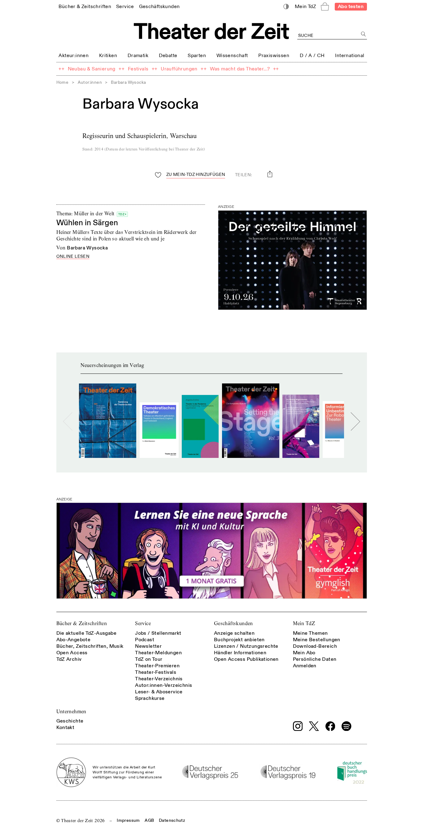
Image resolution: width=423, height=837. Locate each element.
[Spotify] (346, 726)
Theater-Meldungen (158, 653)
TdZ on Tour (148, 659)
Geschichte (70, 721)
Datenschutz (172, 820)
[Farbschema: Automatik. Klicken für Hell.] (286, 6)
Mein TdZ (304, 623)
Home (62, 82)
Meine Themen (310, 633)
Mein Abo (304, 653)
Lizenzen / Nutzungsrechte (246, 646)
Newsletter (148, 646)
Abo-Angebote (73, 640)
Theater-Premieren (157, 666)
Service (143, 623)
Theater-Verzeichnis (159, 679)
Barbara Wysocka (87, 248)
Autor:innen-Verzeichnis (163, 685)
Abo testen (351, 6)
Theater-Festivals (155, 672)
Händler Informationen (240, 653)
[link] (85, 6)
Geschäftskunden (233, 623)
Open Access (72, 653)
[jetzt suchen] (363, 34)
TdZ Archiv (69, 659)
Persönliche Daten (315, 659)
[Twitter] (314, 726)
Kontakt (65, 727)
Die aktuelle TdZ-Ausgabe (86, 633)
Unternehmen (71, 711)
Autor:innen (90, 82)
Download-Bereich (315, 646)
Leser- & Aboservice (159, 692)
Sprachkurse (149, 698)
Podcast (144, 640)
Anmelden (304, 666)
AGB (149, 820)
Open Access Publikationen (246, 659)
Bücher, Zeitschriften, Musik (90, 646)
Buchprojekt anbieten (239, 640)
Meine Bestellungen (316, 640)
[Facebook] (330, 726)
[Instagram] (298, 726)
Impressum (128, 820)
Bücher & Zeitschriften (81, 623)
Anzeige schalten (234, 633)
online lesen (73, 256)
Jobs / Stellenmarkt (158, 633)
